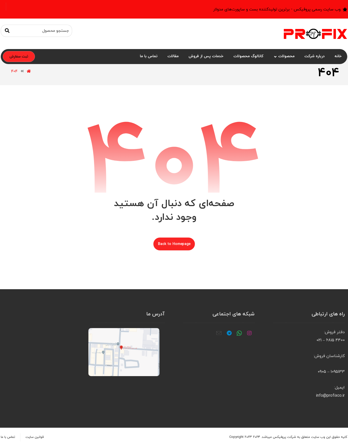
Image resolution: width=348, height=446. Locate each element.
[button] (7, 31)
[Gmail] (219, 333)
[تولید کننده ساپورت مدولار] (315, 34)
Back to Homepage (174, 244)
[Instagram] (249, 333)
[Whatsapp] (239, 333)
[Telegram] (229, 333)
